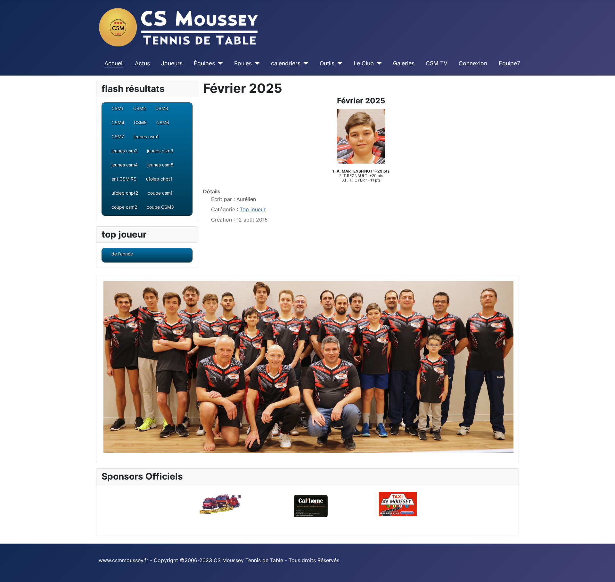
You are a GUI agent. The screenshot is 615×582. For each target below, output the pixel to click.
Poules (243, 63)
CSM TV (436, 63)
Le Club (364, 63)
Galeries (403, 63)
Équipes (204, 63)
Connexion (473, 63)
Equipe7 (509, 63)
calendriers (285, 63)
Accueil (114, 63)
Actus (142, 63)
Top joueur (253, 209)
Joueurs (172, 63)
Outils (327, 63)
